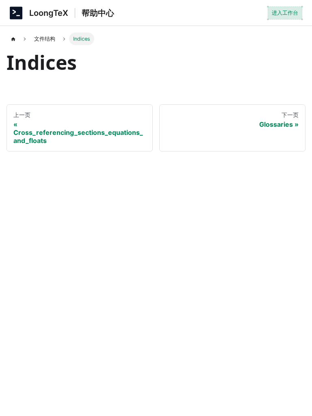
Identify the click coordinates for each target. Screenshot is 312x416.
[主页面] (13, 38)
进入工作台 (285, 12)
